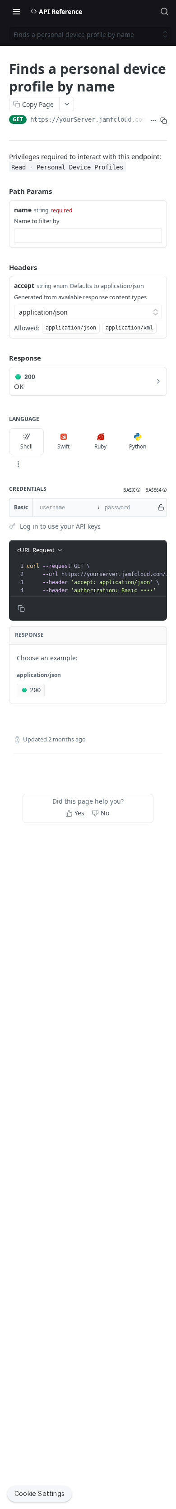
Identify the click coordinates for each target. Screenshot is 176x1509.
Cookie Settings (39, 1493)
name (23, 210)
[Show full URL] (153, 120)
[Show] (160, 507)
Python (137, 446)
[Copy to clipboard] (163, 120)
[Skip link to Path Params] (2, 191)
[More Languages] (18, 464)
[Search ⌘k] (164, 11)
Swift (63, 446)
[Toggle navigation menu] (16, 11)
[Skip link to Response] (2, 358)
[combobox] (88, 236)
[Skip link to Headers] (2, 267)
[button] (132, 490)
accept (24, 285)
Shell (26, 446)
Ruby (100, 446)
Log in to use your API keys (60, 526)
